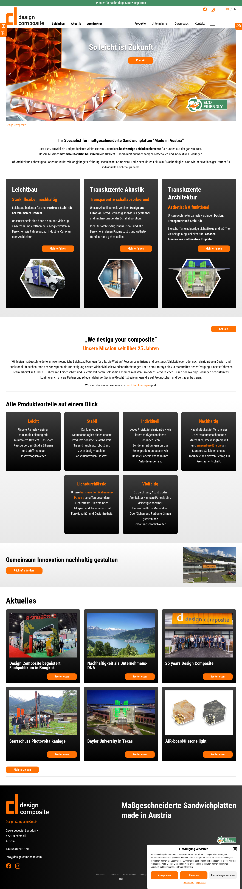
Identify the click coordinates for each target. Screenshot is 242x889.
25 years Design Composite (189, 663)
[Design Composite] (25, 16)
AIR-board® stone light (186, 741)
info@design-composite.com (24, 857)
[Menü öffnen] (211, 23)
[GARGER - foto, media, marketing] (121, 879)
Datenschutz (189, 882)
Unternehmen (160, 23)
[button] (235, 849)
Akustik (76, 23)
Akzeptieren (164, 875)
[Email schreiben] (238, 26)
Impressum (201, 882)
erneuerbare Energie (209, 445)
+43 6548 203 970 (17, 849)
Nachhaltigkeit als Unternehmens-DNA (117, 665)
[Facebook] (205, 9)
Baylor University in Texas (110, 741)
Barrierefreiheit (129, 874)
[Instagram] (212, 9)
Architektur (94, 23)
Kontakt (200, 23)
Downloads (182, 23)
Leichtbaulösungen (138, 385)
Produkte (140, 23)
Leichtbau (58, 23)
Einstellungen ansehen (223, 875)
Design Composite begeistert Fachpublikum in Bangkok (35, 665)
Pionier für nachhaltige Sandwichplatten (121, 3)
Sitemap (143, 874)
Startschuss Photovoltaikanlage (37, 741)
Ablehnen (194, 875)
